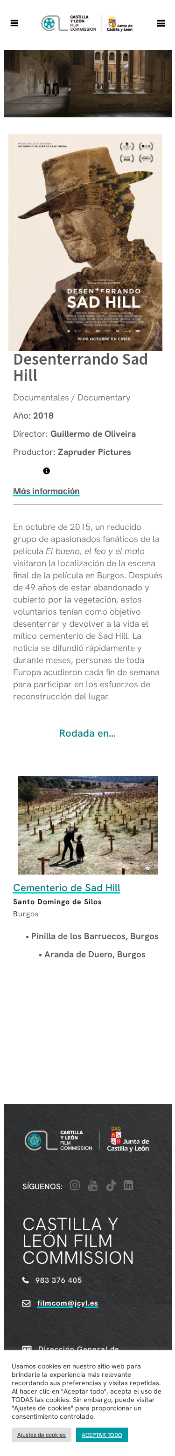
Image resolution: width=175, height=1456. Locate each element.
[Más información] (46, 470)
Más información (46, 490)
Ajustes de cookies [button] (41, 1434)
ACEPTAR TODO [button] (102, 1434)
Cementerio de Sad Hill (66, 887)
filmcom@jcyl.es (67, 1302)
